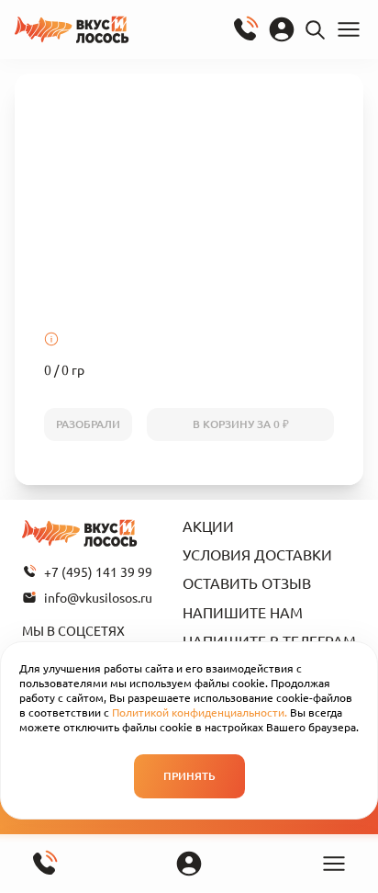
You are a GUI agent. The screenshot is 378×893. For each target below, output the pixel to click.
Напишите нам (243, 612)
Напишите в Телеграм (269, 640)
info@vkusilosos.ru (98, 597)
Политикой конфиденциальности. (199, 712)
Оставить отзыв (247, 582)
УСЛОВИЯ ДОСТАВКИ (257, 554)
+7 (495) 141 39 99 (98, 571)
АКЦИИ (208, 525)
